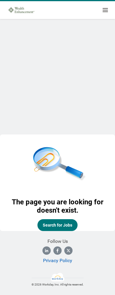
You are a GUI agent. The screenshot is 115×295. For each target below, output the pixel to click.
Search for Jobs (57, 225)
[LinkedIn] (46, 250)
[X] (68, 250)
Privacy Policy (57, 260)
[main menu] (105, 10)
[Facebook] (57, 250)
